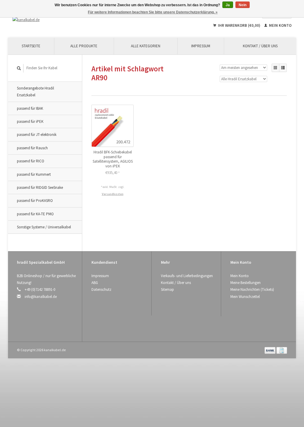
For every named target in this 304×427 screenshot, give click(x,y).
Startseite (31, 45)
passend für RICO (30, 161)
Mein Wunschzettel (245, 296)
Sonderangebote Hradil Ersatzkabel (35, 92)
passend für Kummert (34, 174)
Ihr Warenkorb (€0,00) (239, 25)
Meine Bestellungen (245, 282)
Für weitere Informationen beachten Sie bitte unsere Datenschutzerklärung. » (153, 12)
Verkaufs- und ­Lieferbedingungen (187, 275)
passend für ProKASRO (35, 200)
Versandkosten (113, 194)
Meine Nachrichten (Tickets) (252, 289)
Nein (242, 5)
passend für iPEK (30, 121)
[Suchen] (19, 68)
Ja (228, 5)
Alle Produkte (83, 45)
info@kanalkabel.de (41, 296)
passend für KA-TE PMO (35, 213)
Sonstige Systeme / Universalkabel (44, 227)
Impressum (200, 45)
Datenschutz (101, 289)
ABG (94, 282)
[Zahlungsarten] (270, 349)
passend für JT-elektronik (36, 134)
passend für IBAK (30, 108)
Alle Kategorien (145, 45)
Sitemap (167, 289)
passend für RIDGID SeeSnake (40, 187)
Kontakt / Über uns (260, 45)
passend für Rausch (32, 147)
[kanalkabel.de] (48, 19)
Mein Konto (280, 25)
